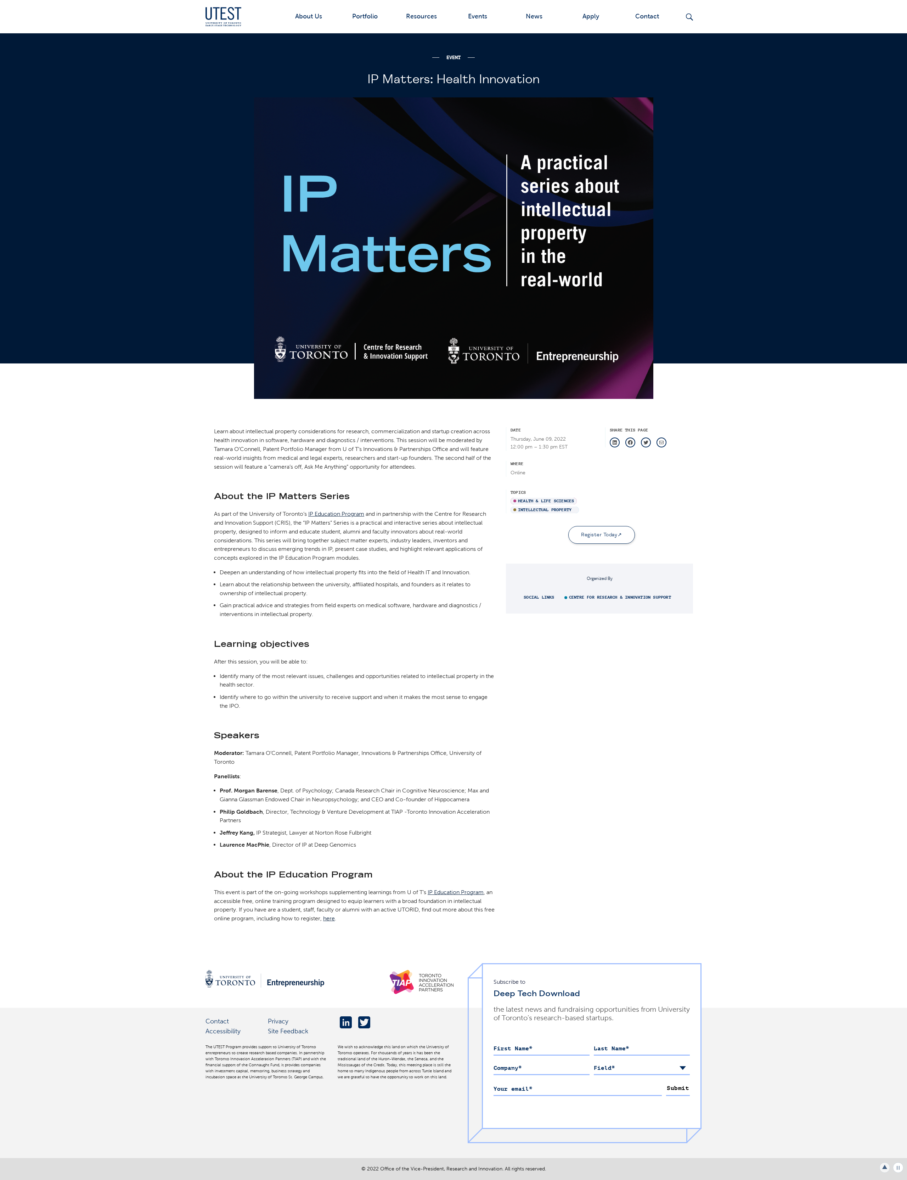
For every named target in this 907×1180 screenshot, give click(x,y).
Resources (421, 16)
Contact (647, 16)
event (453, 57)
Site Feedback (288, 1031)
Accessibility (223, 1031)
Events (477, 16)
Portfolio (365, 16)
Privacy (278, 1021)
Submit (678, 1088)
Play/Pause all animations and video (898, 1167)
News (534, 16)
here (329, 918)
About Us (308, 16)
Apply (590, 16)
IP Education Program (336, 513)
